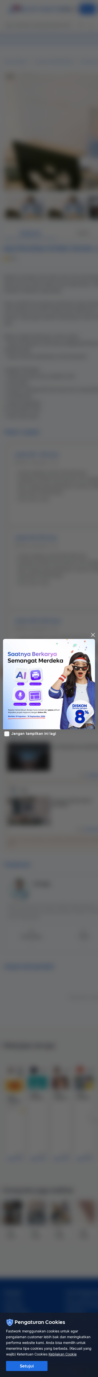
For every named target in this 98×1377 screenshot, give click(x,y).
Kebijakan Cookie (62, 1354)
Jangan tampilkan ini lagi (33, 733)
